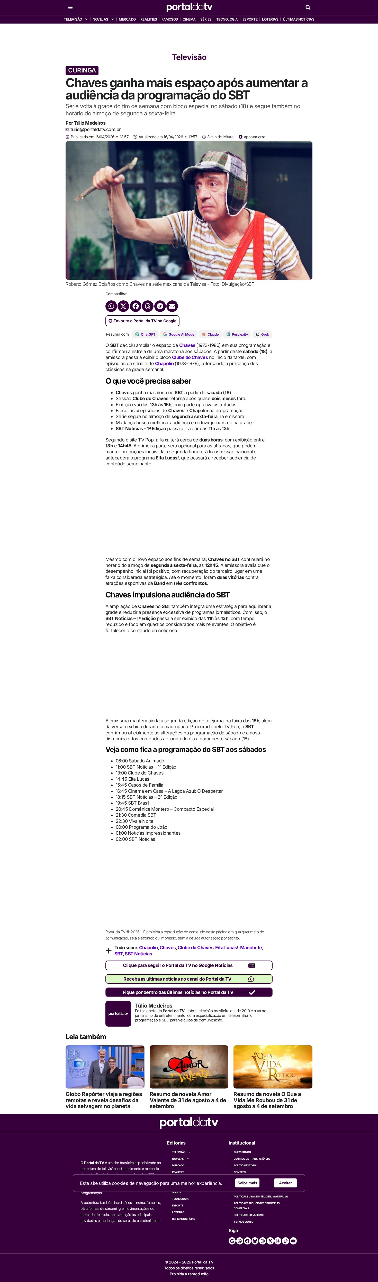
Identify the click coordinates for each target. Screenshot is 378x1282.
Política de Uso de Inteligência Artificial (261, 1196)
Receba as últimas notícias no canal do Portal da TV (177, 979)
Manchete (251, 947)
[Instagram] (262, 1240)
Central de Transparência (251, 1158)
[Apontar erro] (240, 137)
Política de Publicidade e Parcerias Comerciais (257, 1206)
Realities (148, 19)
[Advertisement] (189, 36)
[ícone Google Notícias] (251, 965)
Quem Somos (242, 1152)
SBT (118, 953)
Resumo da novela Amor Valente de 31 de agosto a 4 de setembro (188, 1100)
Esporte (250, 19)
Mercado (127, 19)
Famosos (169, 19)
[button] (307, 7)
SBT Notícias (138, 953)
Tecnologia (227, 19)
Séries (206, 19)
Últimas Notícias (298, 19)
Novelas (100, 19)
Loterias (270, 19)
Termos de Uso (244, 1221)
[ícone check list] (252, 992)
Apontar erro (254, 136)
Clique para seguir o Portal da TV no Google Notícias (177, 965)
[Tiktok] (285, 1240)
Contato (240, 1172)
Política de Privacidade (249, 1214)
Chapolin (165, 363)
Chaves (187, 345)
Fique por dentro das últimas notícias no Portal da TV (178, 992)
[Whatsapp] (239, 1240)
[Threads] (277, 1240)
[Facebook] (247, 1240)
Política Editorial (246, 1165)
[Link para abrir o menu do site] (70, 7)
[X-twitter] (270, 1240)
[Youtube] (293, 1240)
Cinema (189, 19)
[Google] (232, 1240)
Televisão (73, 19)
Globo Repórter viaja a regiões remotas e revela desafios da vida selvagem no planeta (104, 1100)
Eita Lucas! (226, 947)
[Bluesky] (254, 1240)
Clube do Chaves (190, 357)
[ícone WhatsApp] (251, 979)
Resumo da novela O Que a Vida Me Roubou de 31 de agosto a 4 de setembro (267, 1100)
